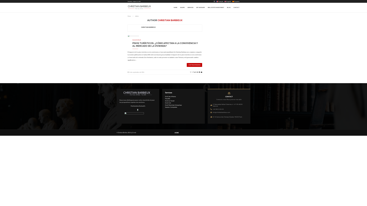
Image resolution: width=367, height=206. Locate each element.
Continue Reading (194, 65)
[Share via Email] (201, 72)
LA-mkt (134, 133)
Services (190, 7)
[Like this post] (190, 72)
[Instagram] (214, 1)
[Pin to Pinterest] (197, 72)
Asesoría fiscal (136, 40)
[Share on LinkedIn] (199, 72)
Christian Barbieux (148, 27)
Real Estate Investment (216, 7)
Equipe (182, 7)
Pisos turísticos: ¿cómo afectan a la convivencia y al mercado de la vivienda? (165, 44)
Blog (229, 7)
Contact (236, 7)
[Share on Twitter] (195, 72)
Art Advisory (200, 7)
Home (175, 7)
